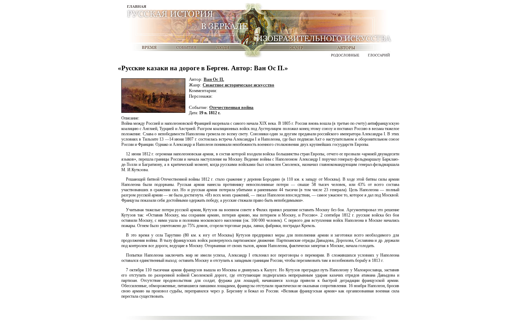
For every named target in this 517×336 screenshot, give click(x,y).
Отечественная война (231, 107)
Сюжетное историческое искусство (238, 85)
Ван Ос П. (214, 79)
